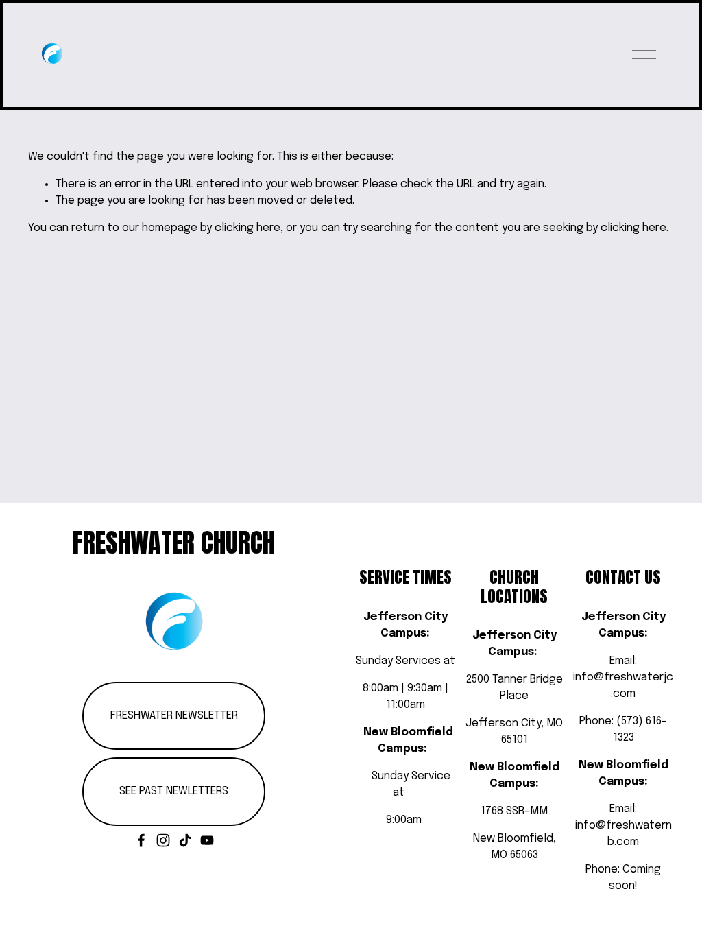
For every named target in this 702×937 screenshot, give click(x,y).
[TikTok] (185, 840)
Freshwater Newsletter (174, 716)
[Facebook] (141, 840)
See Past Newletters (173, 791)
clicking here (247, 228)
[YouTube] (207, 840)
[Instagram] (163, 840)
